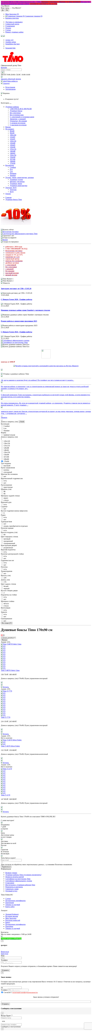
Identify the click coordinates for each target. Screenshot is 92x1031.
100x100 (13, 135)
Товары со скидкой (12, 905)
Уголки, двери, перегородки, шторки (19, 177)
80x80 (12, 131)
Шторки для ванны (17, 181)
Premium (13, 173)
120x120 (13, 141)
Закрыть (4, 417)
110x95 (12, 139)
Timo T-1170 (5, 795)
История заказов (11, 916)
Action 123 (9, 40)
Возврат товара (11, 873)
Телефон (4, 990)
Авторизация (10, 89)
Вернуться (5, 952)
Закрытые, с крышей (18, 119)
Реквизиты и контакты (14, 887)
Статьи (8, 30)
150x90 (12, 157)
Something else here (12, 44)
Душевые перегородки (18, 186)
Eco (11, 169)
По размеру (9, 129)
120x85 (12, 145)
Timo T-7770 (5, 717)
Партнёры (9, 926)
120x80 (12, 143)
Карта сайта (9, 907)
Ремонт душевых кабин (14, 32)
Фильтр (4, 640)
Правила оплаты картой (14, 877)
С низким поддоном (17, 123)
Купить (6, 687)
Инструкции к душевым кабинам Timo (20, 885)
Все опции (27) (7, 623)
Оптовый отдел (11, 891)
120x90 (12, 147)
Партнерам (9, 903)
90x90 (12, 133)
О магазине (9, 883)
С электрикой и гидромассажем (22, 117)
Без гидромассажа (17, 115)
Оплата (8, 28)
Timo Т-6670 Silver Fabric (10, 746)
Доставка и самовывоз (14, 22)
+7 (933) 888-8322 (33, 938)
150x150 (13, 155)
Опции (8, 194)
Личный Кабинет (12, 914)
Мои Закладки (10, 918)
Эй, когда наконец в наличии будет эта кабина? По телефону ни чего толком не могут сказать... (37, 380)
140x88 (12, 151)
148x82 (12, 153)
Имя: (3, 956)
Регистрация (10, 87)
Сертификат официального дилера (18, 881)
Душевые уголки (16, 179)
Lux (11, 171)
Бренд (7, 922)
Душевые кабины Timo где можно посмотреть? (23, 875)
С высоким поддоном (18, 125)
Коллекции (9, 165)
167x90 (12, 159)
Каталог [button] (4, 67)
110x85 (12, 137)
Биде (12, 192)
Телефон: (4, 960)
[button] (3, 36)
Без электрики (15, 113)
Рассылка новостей (12, 920)
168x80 (12, 161)
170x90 (12, 163)
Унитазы (13, 190)
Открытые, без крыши (18, 121)
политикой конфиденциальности (25, 992)
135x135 (13, 149)
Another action (10, 42)
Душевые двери (16, 184)
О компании (10, 26)
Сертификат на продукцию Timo (17, 879)
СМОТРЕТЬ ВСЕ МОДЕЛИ (21, 109)
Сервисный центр (12, 24)
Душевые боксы (16, 111)
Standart (13, 175)
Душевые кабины (12, 107)
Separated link (10, 48)
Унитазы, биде (10, 188)
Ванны (8, 127)
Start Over (4, 954)
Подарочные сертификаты (15, 901)
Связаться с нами (12, 889)
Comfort (13, 167)
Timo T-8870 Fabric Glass (10, 670)
